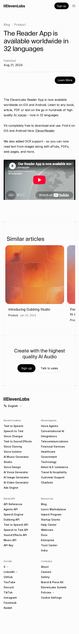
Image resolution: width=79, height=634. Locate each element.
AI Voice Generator (16, 472)
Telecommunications (54, 441)
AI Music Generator (16, 456)
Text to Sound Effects (18, 441)
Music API (10, 540)
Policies (46, 592)
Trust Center (49, 545)
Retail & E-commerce (54, 467)
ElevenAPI (9, 498)
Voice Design (12, 467)
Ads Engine (11, 487)
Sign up (61, 6)
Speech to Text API (16, 529)
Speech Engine (13, 514)
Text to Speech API (16, 524)
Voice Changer (13, 436)
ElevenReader (45, 131)
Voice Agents (49, 426)
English (13, 406)
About (45, 566)
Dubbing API (12, 519)
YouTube (9, 582)
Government (49, 456)
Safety (45, 577)
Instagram (10, 597)
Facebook (10, 602)
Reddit (8, 607)
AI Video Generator (16, 482)
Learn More (65, 80)
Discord (9, 587)
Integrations (49, 436)
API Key (8, 545)
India (44, 550)
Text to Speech (13, 426)
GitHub (8, 577)
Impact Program (51, 514)
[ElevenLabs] (14, 6)
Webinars (47, 529)
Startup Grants (50, 519)
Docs (44, 535)
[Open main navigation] (74, 6)
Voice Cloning (13, 446)
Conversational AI (52, 431)
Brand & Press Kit (52, 582)
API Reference (13, 504)
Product (20, 24)
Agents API (11, 509)
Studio (8, 461)
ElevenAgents (49, 420)
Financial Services (53, 446)
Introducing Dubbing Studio (29, 309)
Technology (48, 461)
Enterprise (47, 540)
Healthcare (48, 451)
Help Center (49, 524)
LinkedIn (9, 571)
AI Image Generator (16, 477)
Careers (46, 571)
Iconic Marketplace (53, 509)
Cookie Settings (51, 597)
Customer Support (52, 477)
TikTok (8, 592)
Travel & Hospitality (54, 472)
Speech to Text (13, 431)
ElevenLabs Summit (53, 587)
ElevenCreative (12, 420)
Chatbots (47, 482)
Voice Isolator (13, 451)
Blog (7, 24)
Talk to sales (49, 368)
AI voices (20, 115)
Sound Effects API (15, 535)
